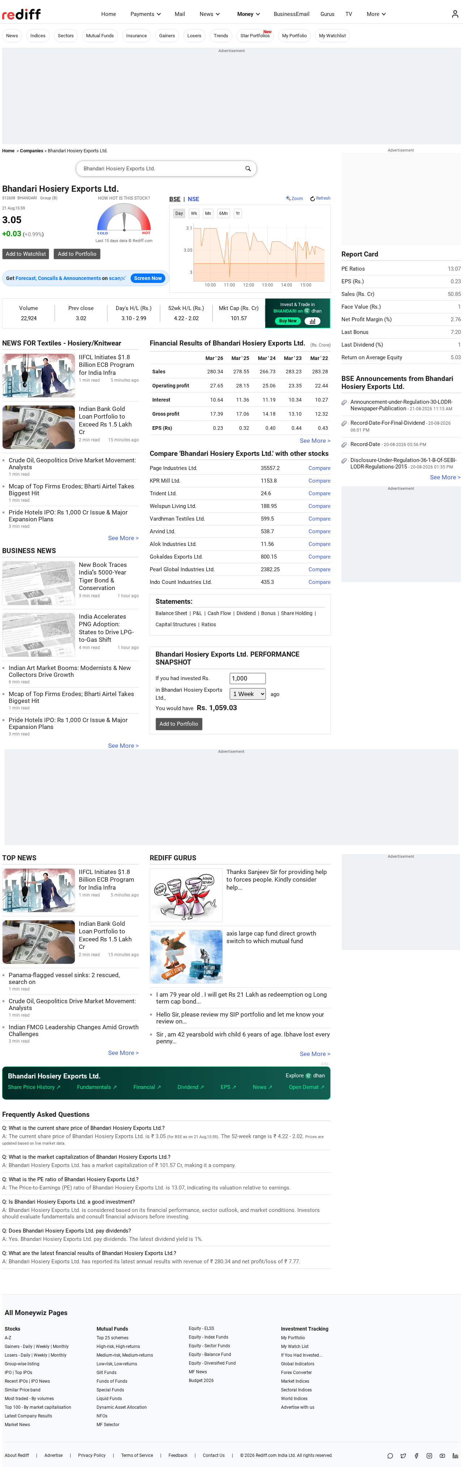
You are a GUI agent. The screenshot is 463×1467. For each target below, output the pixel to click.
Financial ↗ (147, 1087)
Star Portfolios (255, 35)
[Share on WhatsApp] (390, 1456)
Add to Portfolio (179, 724)
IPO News (40, 1381)
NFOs (102, 1416)
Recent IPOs (16, 1381)
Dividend (246, 613)
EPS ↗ (229, 1087)
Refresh (323, 198)
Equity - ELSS (201, 1328)
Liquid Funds (109, 1398)
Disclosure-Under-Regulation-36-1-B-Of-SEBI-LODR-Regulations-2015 (403, 463)
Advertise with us (297, 1407)
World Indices (294, 1398)
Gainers (167, 35)
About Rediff (17, 1455)
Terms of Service (137, 1455)
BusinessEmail (292, 14)
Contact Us (214, 1455)
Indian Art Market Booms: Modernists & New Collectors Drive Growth (70, 671)
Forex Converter (296, 1372)
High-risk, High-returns (118, 1346)
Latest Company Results (28, 1416)
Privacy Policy (92, 1455)
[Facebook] (416, 1456)
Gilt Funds (106, 1372)
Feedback (178, 1455)
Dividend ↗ (191, 1087)
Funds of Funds (112, 1381)
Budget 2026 (201, 1380)
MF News (198, 1371)
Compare (320, 468)
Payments (142, 14)
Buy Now (288, 320)
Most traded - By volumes (29, 1398)
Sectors (66, 35)
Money (245, 14)
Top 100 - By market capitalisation (38, 1407)
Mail (180, 14)
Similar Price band (23, 1389)
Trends (221, 35)
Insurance (136, 35)
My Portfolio (294, 35)
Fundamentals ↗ (97, 1087)
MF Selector (108, 1424)
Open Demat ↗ (307, 1087)
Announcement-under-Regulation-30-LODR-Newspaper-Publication (402, 405)
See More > (123, 538)
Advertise (53, 1455)
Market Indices (295, 1381)
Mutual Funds (100, 35)
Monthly (61, 1346)
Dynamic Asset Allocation (122, 1407)
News (206, 14)
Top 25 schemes (112, 1337)
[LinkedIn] (455, 1456)
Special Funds (110, 1389)
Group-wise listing (22, 1363)
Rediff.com (266, 1455)
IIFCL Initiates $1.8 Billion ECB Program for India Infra (106, 365)
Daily (28, 1346)
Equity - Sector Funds (209, 1345)
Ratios (208, 624)
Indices (38, 35)
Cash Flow (219, 613)
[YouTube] (442, 1456)
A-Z (8, 1337)
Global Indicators (297, 1363)
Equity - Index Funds (208, 1337)
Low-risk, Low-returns (117, 1363)
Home (108, 14)
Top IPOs (23, 1372)
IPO (8, 1372)
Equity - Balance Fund (210, 1354)
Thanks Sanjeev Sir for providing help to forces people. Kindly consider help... (276, 880)
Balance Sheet (171, 613)
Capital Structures (176, 624)
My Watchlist (332, 35)
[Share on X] (403, 1456)
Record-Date (388, 444)
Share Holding (297, 613)
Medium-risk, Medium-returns (125, 1355)
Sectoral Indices (296, 1389)
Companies (31, 150)
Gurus (327, 14)
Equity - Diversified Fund (212, 1363)
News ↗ (263, 1087)
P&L (197, 613)
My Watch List (295, 1346)
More (373, 14)
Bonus (268, 613)
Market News (17, 1424)
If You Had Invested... (301, 1355)
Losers (194, 35)
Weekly (43, 1346)
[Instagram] (429, 1456)
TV (348, 14)
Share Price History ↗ (34, 1087)
